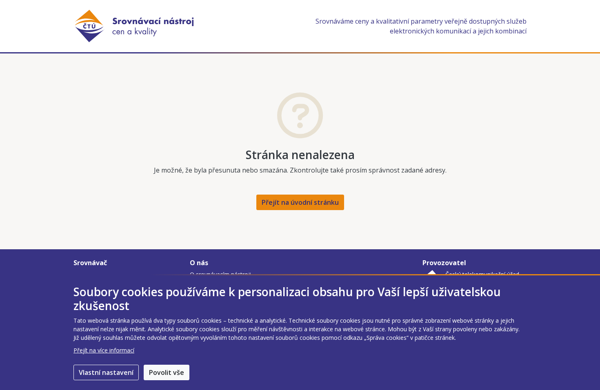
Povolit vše (166, 372)
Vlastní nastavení (106, 372)
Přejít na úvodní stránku (300, 202)
